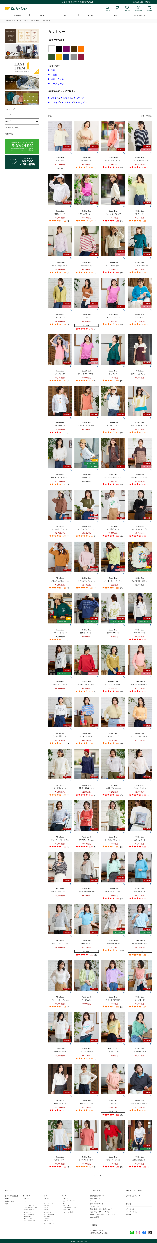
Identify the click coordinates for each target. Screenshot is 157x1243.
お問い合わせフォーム (133, 1196)
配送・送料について (96, 1204)
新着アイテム (9, 1201)
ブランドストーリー (132, 1209)
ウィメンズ (26, 1196)
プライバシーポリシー (97, 1230)
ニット (26, 1201)
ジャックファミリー (132, 1212)
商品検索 (107, 10)
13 (149, 1167)
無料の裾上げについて (97, 1196)
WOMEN (17, 15)
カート (117, 10)
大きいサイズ (27, 1216)
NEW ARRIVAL (140, 15)
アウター (26, 1198)
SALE (115, 15)
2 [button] (100, 1176)
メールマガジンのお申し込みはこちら (102, 1214)
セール (7, 1198)
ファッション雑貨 (29, 1214)
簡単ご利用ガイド (96, 1198)
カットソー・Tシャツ (50, 1203)
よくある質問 (138, 10)
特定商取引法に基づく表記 (98, 1233)
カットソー (27, 1203)
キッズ (64, 1196)
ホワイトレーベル (29, 1218)
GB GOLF (91, 15)
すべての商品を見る (11, 1196)
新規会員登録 (138, 2)
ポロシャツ (47, 1205)
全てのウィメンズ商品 (32, 20)
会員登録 (82, 2)
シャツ (46, 1207)
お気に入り (127, 10)
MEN (42, 15)
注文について (94, 1201)
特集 (6, 1204)
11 (95, 955)
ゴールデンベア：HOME (13, 20)
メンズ (45, 1196)
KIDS (66, 15)
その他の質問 (94, 1217)
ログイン (148, 2)
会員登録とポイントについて (99, 1212)
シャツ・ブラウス (29, 1209)
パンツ (46, 1209)
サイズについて (95, 1206)
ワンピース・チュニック (30, 1207)
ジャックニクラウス (29, 1221)
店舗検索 (149, 10)
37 (122, 950)
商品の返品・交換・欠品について (101, 1209)
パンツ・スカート (29, 1205)
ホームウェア (27, 1212)
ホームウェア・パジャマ (51, 1212)
